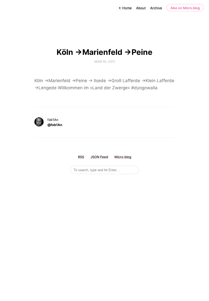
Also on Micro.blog (185, 8)
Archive (156, 8)
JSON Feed (99, 157)
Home (125, 8)
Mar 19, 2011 (104, 61)
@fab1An (54, 125)
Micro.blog (122, 157)
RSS (81, 157)
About (141, 8)
